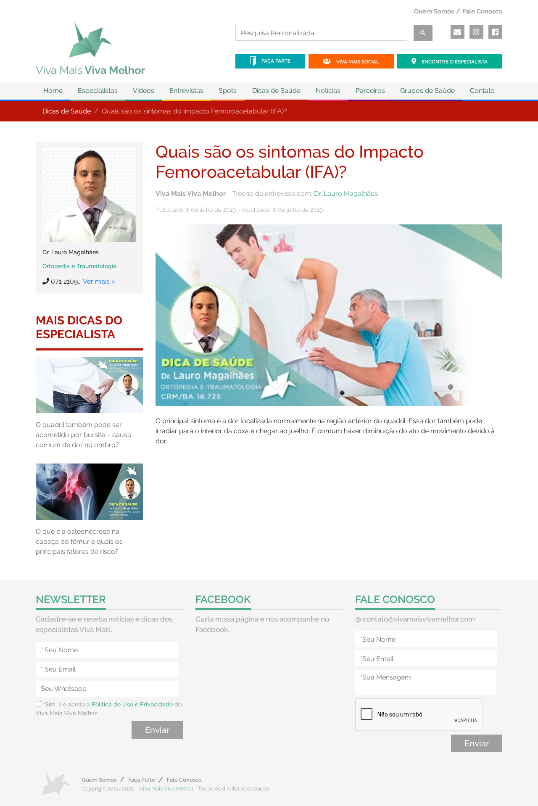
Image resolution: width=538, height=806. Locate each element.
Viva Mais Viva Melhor (166, 788)
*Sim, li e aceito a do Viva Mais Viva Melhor (109, 708)
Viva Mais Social (357, 62)
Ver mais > (99, 281)
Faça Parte (275, 61)
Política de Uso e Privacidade (132, 704)
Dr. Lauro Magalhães (346, 194)
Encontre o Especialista (454, 62)
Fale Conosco (482, 11)
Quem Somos (434, 11)
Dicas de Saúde (66, 111)
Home (53, 91)
